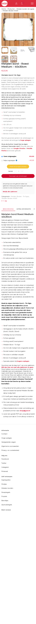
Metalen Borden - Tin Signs (20, 196)
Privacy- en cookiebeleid (10, 450)
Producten (11, 9)
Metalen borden (7, 488)
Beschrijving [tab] (8, 209)
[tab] (8, 209)
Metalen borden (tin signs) (25, 9)
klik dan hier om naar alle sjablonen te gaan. (17, 367)
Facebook (5, 459)
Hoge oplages (6, 438)
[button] (3, 30)
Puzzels (4, 496)
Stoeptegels (5, 492)
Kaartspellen (6, 480)
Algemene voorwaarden (10, 446)
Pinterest (4, 471)
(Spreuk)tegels (6, 505)
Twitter (3, 463)
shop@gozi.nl (25, 411)
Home (4, 9)
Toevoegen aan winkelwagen (18, 176)
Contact (4, 434)
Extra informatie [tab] (24, 209)
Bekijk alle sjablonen (10, 191)
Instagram (5, 467)
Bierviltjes (4, 500)
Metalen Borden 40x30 (10, 11)
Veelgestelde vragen (8, 442)
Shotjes (4, 484)
